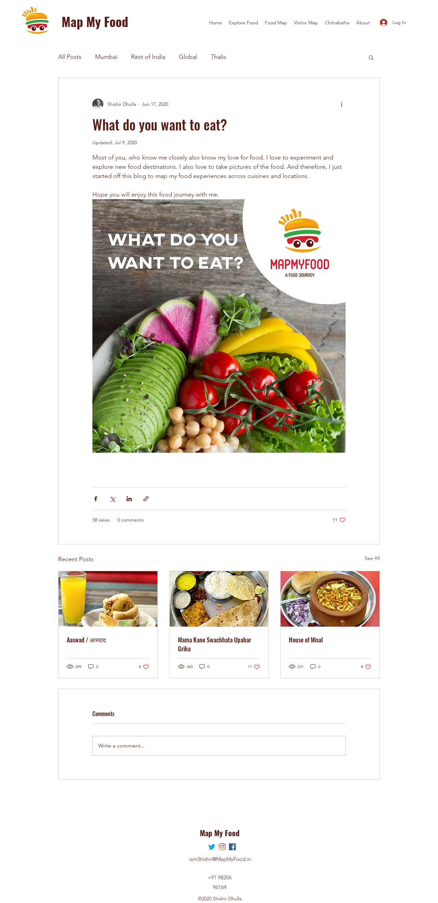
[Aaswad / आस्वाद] (108, 599)
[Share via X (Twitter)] (112, 499)
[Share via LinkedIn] (129, 499)
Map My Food (95, 21)
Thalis (218, 57)
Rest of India (148, 57)
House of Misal (306, 639)
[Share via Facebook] (95, 499)
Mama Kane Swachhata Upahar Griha (214, 644)
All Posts (69, 57)
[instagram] (222, 846)
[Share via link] (146, 499)
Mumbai (106, 57)
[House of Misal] (330, 599)
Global (188, 57)
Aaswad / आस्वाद (86, 639)
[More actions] (341, 104)
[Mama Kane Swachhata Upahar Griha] (219, 599)
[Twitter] (211, 846)
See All (372, 558)
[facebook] (232, 846)
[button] (371, 57)
